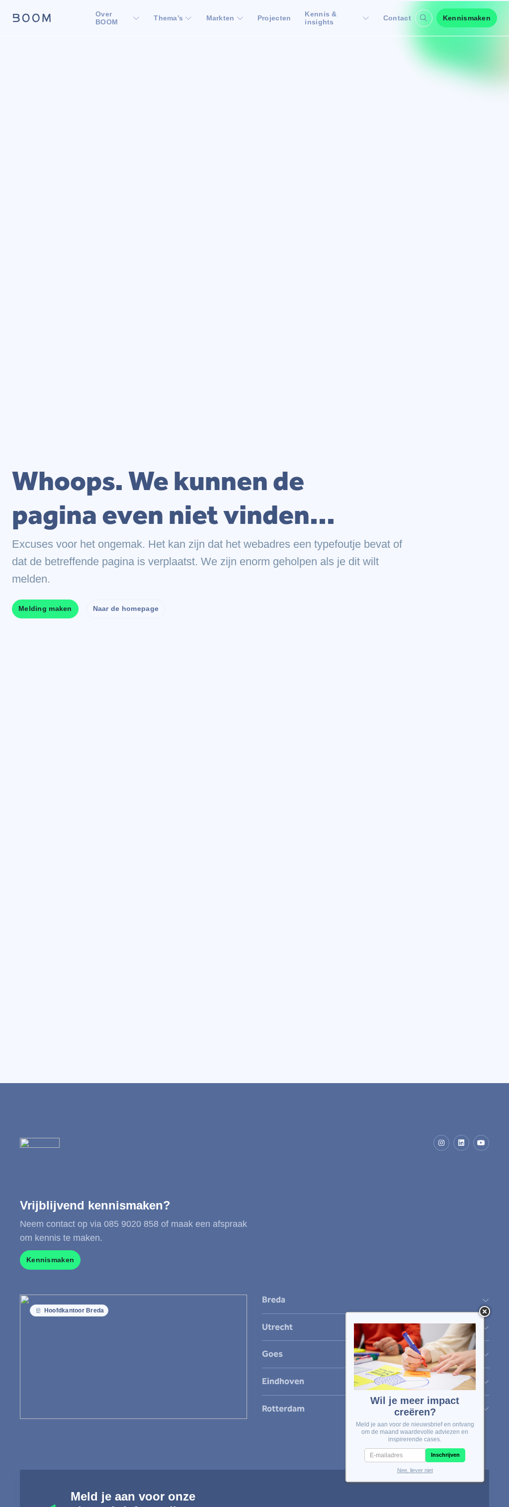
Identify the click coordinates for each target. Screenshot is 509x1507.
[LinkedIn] (461, 1143)
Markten (220, 18)
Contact (397, 18)
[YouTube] (481, 1143)
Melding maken (45, 608)
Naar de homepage (126, 608)
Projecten (274, 18)
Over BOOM (106, 18)
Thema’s (168, 18)
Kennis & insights (321, 18)
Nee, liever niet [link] (415, 1470)
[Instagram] (441, 1143)
